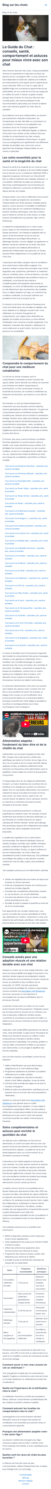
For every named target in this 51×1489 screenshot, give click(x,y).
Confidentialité (25, 1475)
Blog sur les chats (15, 5)
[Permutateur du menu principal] (46, 5)
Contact (25, 1484)
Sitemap (25, 1478)
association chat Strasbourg (33, 991)
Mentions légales (25, 1481)
